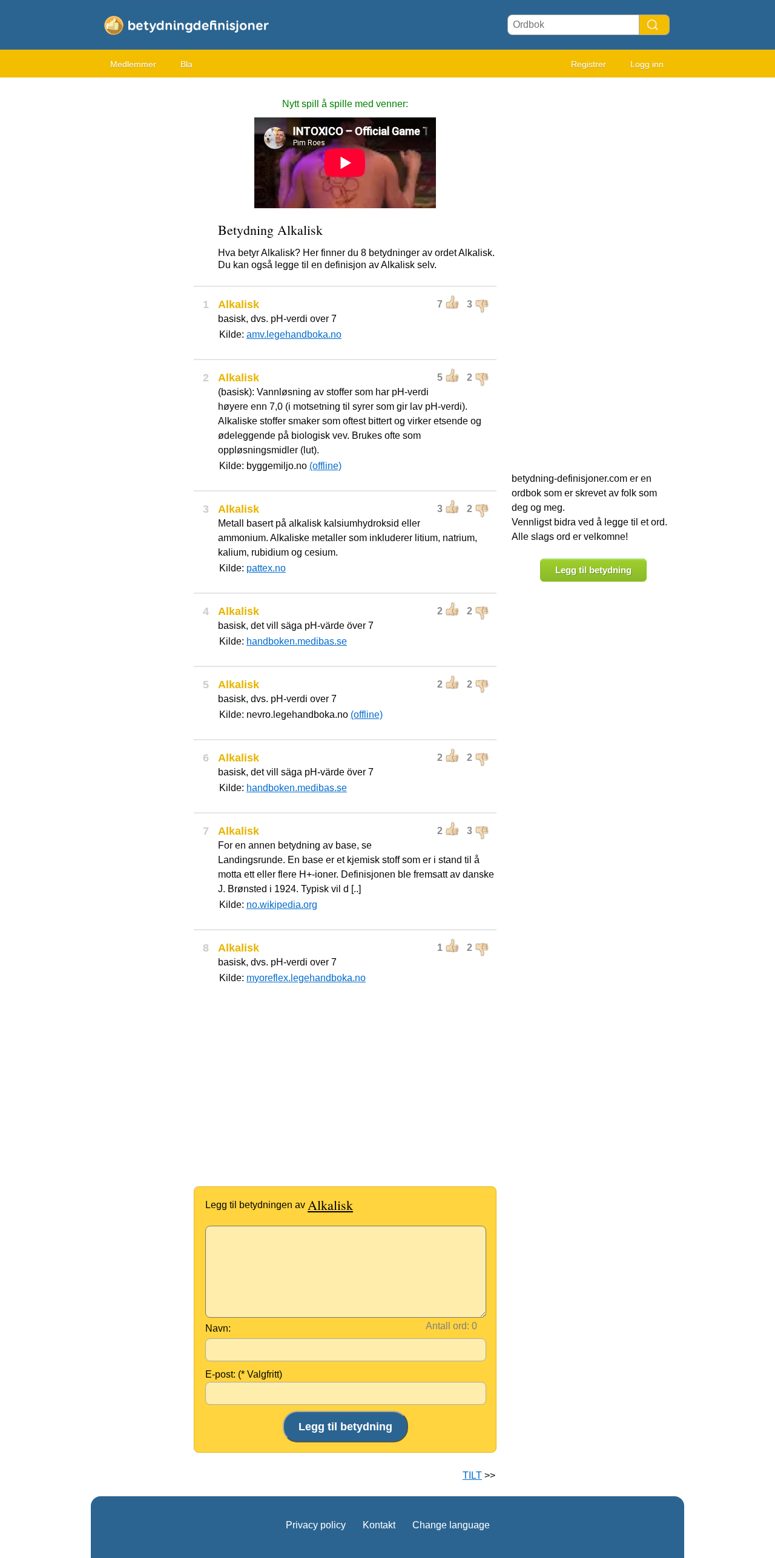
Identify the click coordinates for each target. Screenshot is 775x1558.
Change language (451, 1525)
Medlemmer (133, 64)
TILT (472, 1475)
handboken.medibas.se (296, 641)
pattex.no (266, 568)
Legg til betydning (593, 570)
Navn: (218, 1328)
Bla (186, 64)
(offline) (325, 466)
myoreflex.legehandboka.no (306, 978)
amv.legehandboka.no (293, 334)
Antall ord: (447, 1326)
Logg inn (647, 64)
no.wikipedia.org (281, 904)
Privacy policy (316, 1525)
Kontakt (379, 1525)
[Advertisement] (139, 266)
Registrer (588, 64)
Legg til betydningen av (279, 1205)
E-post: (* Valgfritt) (243, 1374)
